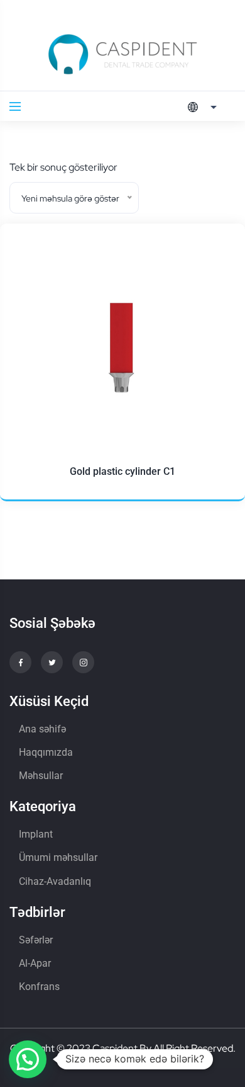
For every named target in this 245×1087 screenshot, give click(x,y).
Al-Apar (35, 963)
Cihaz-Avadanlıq (55, 881)
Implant (36, 834)
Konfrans (39, 987)
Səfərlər (36, 940)
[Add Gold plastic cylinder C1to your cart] (214, 315)
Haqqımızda (46, 752)
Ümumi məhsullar (58, 857)
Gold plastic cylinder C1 (122, 471)
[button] (27, 1059)
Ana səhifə (42, 729)
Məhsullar (41, 776)
